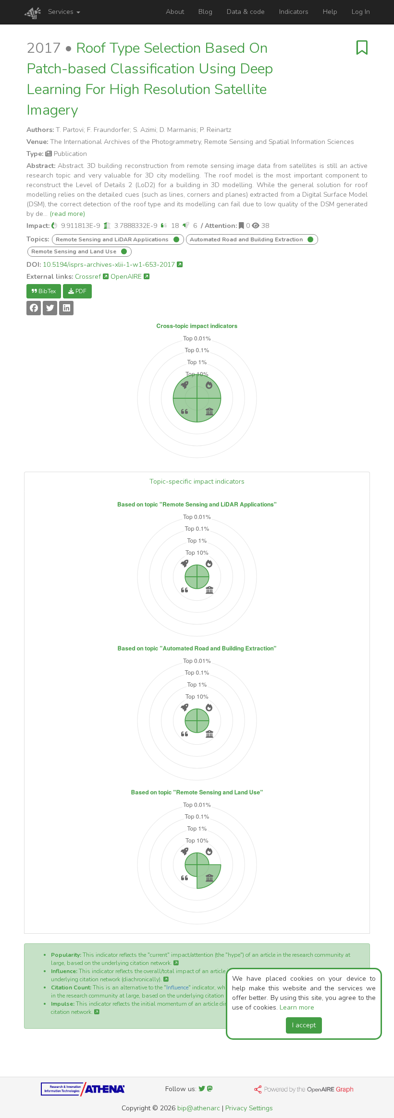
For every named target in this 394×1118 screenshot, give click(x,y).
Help (330, 11)
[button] (54, 225)
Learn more (297, 1007)
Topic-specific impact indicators (197, 481)
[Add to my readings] (362, 48)
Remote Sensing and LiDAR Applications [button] (113, 239)
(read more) (67, 213)
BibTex (46, 291)
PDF (80, 291)
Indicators (293, 11)
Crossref (89, 276)
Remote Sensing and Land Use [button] (74, 251)
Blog (205, 11)
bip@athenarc (198, 1108)
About (175, 11)
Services (61, 11)
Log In (361, 11)
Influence (177, 987)
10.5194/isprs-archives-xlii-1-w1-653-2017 (110, 264)
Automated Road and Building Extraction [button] (247, 239)
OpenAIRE (127, 276)
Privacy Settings (249, 1108)
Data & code (246, 11)
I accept (304, 1025)
